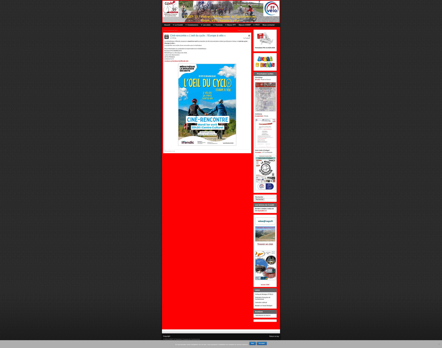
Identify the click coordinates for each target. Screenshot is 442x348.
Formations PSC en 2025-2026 (265, 48)
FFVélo (174, 38)
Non (252, 343)
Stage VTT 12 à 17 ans (244, 30)
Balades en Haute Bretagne (263, 305)
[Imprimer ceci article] (249, 35)
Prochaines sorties (265, 74)
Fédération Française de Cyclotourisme (262, 298)
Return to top (274, 336)
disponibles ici (262, 211)
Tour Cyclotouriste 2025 (170, 30)
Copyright (166, 336)
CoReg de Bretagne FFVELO (264, 294)
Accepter (262, 343)
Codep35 (247, 38)
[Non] (439, 344)
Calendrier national (261, 302)
